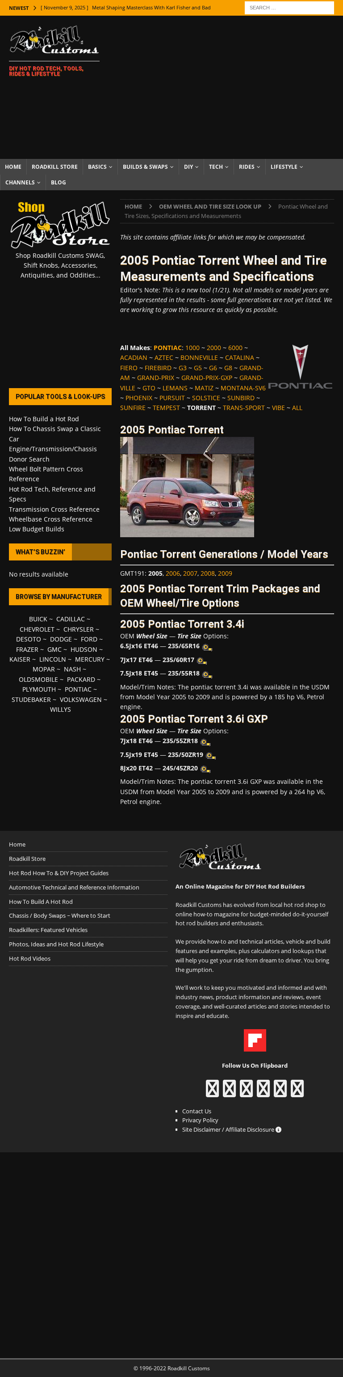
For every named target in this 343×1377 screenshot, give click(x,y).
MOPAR (44, 669)
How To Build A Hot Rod (41, 902)
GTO (148, 388)
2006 (173, 573)
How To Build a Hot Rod (44, 419)
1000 (192, 347)
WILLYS (60, 709)
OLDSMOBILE (38, 679)
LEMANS (175, 388)
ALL (297, 407)
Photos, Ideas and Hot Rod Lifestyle (56, 944)
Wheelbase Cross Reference (50, 519)
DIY (188, 167)
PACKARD (81, 679)
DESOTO (28, 639)
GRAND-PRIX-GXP (206, 377)
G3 (183, 367)
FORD (89, 639)
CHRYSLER (78, 629)
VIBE (278, 407)
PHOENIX (138, 397)
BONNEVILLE (199, 357)
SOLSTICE (206, 397)
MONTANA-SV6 (243, 388)
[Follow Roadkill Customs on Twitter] (280, 1093)
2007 (190, 573)
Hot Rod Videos (29, 958)
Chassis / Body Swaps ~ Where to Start (59, 915)
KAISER (19, 659)
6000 (235, 347)
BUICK (38, 619)
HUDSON (84, 649)
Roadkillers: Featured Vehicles (48, 930)
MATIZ (204, 388)
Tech (216, 167)
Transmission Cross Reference (54, 509)
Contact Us (196, 1111)
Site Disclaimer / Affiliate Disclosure (229, 1129)
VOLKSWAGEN (81, 699)
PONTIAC (78, 689)
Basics (97, 167)
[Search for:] (289, 7)
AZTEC (164, 357)
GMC (54, 649)
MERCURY (90, 659)
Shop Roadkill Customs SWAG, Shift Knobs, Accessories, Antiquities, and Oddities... (60, 265)
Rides (247, 167)
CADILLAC (70, 619)
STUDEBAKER (31, 699)
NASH (72, 669)
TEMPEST (166, 407)
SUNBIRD (241, 397)
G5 (198, 367)
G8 (228, 367)
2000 (214, 347)
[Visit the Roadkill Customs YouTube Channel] (297, 1093)
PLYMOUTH (39, 689)
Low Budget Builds (36, 529)
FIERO (129, 367)
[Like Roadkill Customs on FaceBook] (212, 1093)
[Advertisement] (230, 87)
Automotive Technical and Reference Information (74, 887)
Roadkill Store (55, 167)
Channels (20, 182)
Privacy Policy (200, 1120)
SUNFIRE (133, 407)
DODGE (61, 639)
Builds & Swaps (145, 167)
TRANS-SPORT (244, 407)
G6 (213, 367)
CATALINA (239, 357)
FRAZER (27, 649)
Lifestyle (284, 167)
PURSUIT (172, 397)
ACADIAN (133, 357)
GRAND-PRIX (155, 377)
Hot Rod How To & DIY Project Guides (59, 873)
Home (13, 167)
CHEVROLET (37, 629)
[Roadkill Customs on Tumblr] (263, 1093)
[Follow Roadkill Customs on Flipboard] (255, 1047)
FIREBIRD (158, 367)
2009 (225, 573)
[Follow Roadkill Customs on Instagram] (229, 1093)
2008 (208, 573)
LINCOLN (52, 659)
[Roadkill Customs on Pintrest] (246, 1093)
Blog (58, 182)
